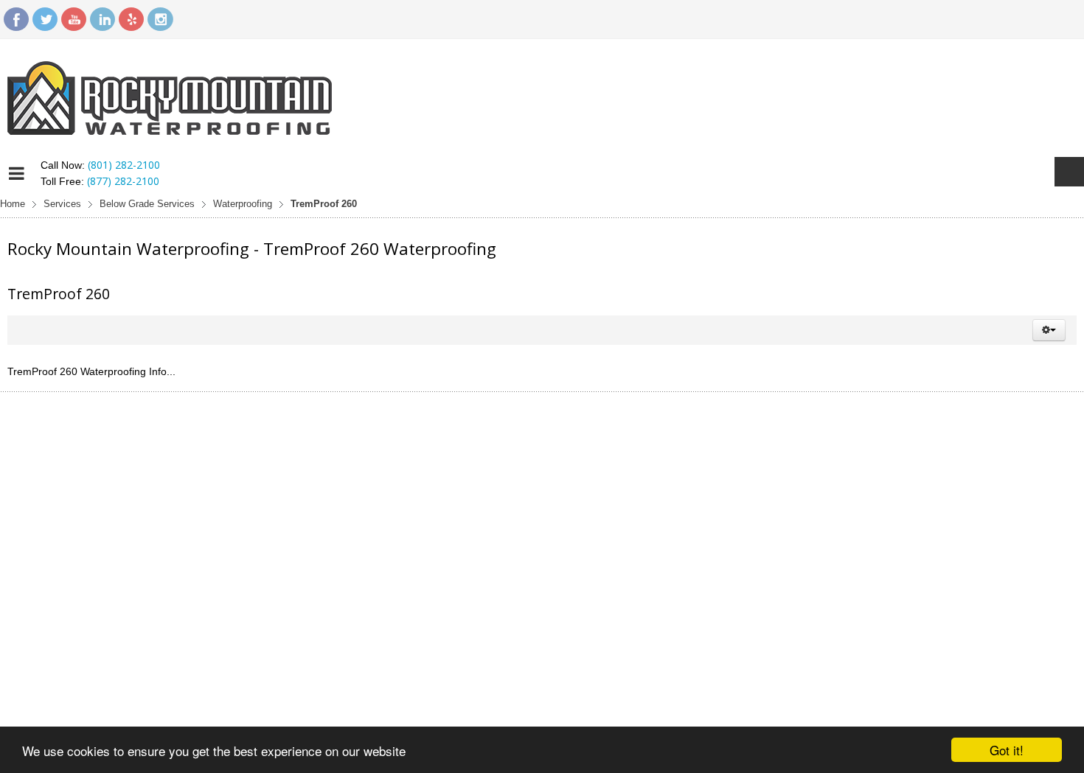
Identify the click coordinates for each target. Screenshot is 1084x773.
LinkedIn (102, 19)
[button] (1049, 330)
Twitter (45, 19)
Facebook (16, 19)
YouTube (73, 19)
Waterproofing (242, 204)
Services (62, 204)
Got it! (1007, 750)
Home (12, 204)
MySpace (131, 19)
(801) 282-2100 (124, 165)
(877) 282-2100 (123, 181)
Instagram (160, 19)
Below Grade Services (147, 204)
